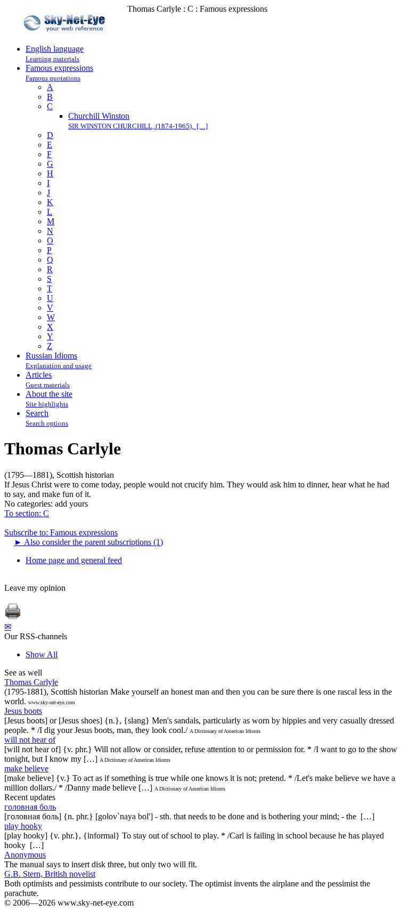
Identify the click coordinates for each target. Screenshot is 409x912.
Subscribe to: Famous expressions (61, 532)
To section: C (26, 513)
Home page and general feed (74, 560)
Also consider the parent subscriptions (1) (88, 542)
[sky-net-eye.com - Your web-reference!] (65, 39)
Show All (42, 654)
